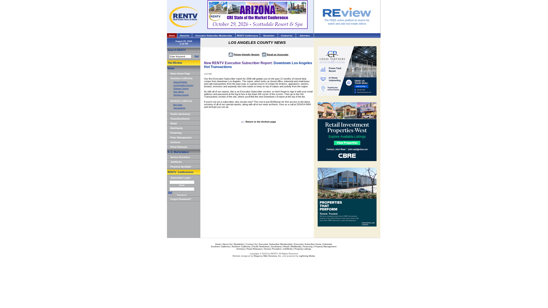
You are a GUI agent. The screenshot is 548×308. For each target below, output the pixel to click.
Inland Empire (180, 82)
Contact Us (286, 35)
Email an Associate (277, 54)
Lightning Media (307, 256)
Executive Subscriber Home (307, 244)
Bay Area (177, 105)
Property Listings (303, 249)
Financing (176, 133)
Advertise (305, 35)
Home (172, 35)
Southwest (276, 246)
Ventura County (181, 95)
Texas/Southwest (180, 118)
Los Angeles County (183, 85)
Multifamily (176, 128)
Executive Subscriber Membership (214, 35)
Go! (197, 56)
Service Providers (180, 157)
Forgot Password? (180, 199)
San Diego (178, 91)
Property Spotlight (180, 166)
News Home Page (180, 73)
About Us (184, 35)
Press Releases (178, 147)
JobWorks (176, 162)
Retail (173, 123)
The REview (175, 62)
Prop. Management (181, 137)
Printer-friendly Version (246, 54)
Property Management (325, 246)
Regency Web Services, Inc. (268, 256)
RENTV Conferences (247, 35)
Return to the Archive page (261, 121)
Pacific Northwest (180, 114)
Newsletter (268, 35)
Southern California (181, 78)
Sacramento (179, 108)
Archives (175, 142)
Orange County (181, 88)
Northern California (181, 101)
